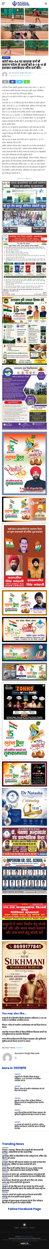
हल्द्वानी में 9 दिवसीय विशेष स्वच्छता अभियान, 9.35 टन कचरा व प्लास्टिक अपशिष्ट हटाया (24, 1019)
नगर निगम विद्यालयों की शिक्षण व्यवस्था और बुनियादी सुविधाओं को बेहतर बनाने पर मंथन (24, 1040)
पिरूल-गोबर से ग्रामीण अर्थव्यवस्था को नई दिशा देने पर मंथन (24, 1026)
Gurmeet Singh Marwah (21, 73)
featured (19, 1048)
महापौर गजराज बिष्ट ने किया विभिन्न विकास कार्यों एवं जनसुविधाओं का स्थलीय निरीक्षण (24, 1033)
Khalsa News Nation (27, 1236)
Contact (24, 1228)
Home (17, 1228)
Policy (32, 1228)
